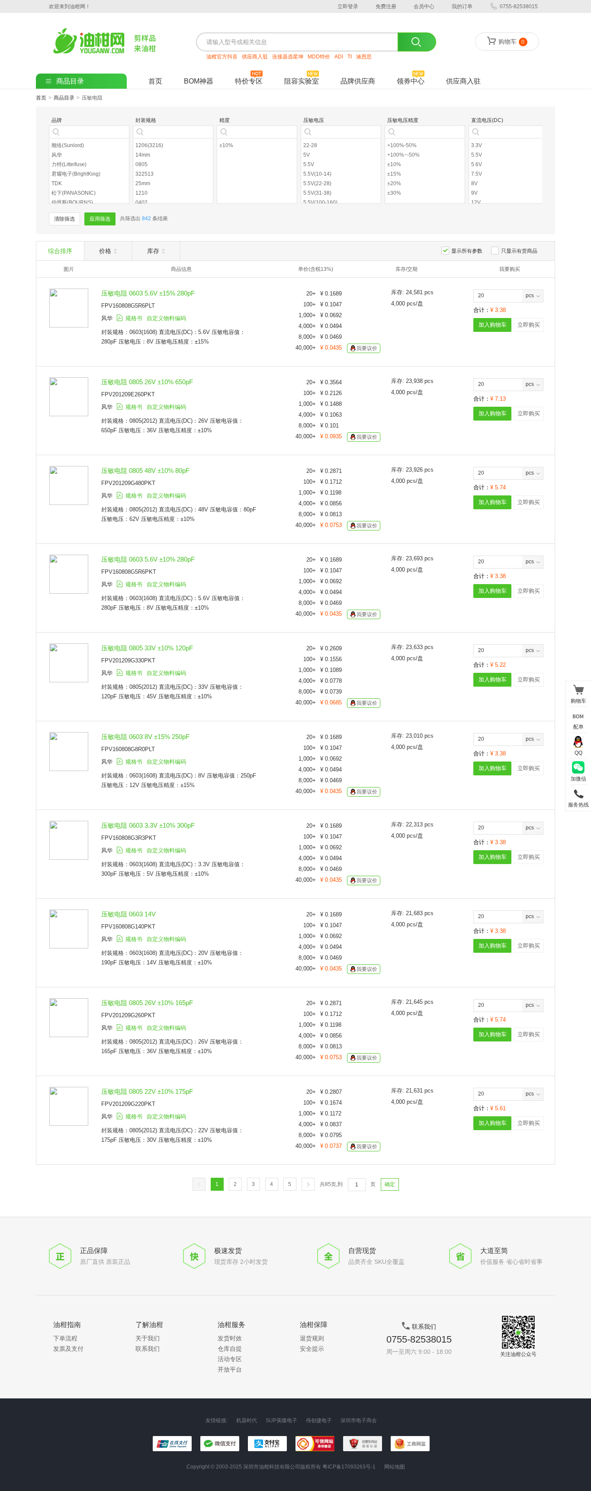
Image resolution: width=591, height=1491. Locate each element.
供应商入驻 (255, 57)
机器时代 (246, 1421)
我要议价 (367, 348)
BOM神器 (198, 81)
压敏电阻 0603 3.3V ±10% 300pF (148, 825)
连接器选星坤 (287, 57)
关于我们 (147, 1338)
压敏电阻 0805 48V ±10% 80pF (145, 470)
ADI (338, 57)
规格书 (133, 318)
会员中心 (424, 6)
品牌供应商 (357, 81)
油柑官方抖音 (222, 57)
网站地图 (394, 1467)
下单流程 (65, 1338)
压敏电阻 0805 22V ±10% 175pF (147, 1091)
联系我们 (147, 1348)
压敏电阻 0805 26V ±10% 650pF (147, 382)
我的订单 (462, 6)
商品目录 (64, 98)
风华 (106, 318)
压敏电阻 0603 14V (128, 914)
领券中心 (410, 81)
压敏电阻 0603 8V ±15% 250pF (145, 736)
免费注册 (386, 6)
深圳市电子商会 (358, 1421)
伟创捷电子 (319, 1421)
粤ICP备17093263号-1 (349, 1467)
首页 (155, 81)
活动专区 (230, 1359)
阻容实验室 (301, 81)
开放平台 (230, 1369)
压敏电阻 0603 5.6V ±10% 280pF (148, 559)
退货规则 (312, 1338)
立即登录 (347, 6)
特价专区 (249, 81)
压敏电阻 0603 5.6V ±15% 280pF (148, 293)
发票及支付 (68, 1348)
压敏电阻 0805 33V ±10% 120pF (147, 648)
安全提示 (312, 1348)
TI (349, 57)
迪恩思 (364, 57)
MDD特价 (319, 57)
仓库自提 (230, 1348)
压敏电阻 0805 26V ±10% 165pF (147, 1002)
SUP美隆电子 (281, 1421)
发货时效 (230, 1338)
